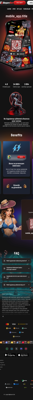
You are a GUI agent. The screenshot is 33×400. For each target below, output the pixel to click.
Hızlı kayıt (20, 2)
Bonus (21, 157)
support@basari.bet (10, 394)
